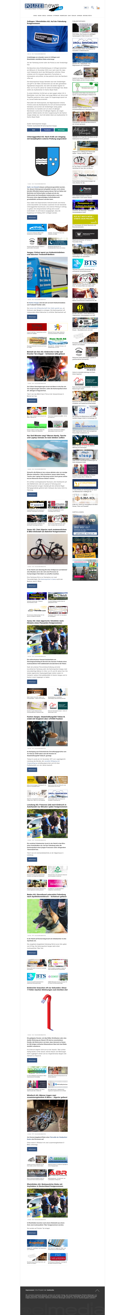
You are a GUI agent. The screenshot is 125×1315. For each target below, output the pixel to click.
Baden (39, 15)
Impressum (30, 1290)
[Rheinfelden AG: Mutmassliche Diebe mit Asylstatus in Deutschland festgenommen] (47, 1203)
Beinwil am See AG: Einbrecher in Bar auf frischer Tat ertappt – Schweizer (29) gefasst (46, 353)
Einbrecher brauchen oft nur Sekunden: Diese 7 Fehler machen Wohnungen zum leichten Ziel (47, 989)
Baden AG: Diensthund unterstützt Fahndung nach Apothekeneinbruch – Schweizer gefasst (46, 895)
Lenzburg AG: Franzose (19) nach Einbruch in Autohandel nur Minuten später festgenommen (47, 806)
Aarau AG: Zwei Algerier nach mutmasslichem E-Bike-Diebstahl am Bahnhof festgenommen (47, 531)
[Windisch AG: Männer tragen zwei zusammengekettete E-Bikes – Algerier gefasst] (47, 1116)
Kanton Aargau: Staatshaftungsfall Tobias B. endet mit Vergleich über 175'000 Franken (46, 718)
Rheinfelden (63, 15)
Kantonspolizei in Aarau (48, 579)
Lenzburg (49, 15)
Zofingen (79, 15)
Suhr (69, 15)
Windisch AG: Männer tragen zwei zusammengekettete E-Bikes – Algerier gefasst (47, 1096)
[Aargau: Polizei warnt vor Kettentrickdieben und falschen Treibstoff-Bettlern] (47, 277)
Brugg (44, 15)
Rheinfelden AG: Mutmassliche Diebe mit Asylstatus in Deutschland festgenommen (45, 1185)
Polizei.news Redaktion (40, 53)
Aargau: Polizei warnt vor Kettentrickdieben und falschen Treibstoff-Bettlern (46, 253)
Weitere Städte (87, 15)
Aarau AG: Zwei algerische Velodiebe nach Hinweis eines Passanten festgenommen (45, 622)
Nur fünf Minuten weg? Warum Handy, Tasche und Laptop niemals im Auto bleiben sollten (46, 437)
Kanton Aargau (34, 303)
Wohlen (74, 15)
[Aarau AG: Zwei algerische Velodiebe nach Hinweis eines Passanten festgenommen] (47, 639)
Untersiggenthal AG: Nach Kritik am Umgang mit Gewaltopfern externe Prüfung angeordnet (46, 138)
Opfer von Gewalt (33, 187)
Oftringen (56, 15)
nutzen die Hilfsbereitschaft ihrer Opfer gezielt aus (45, 308)
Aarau (35, 15)
